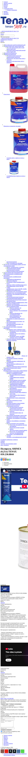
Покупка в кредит (8, 743)
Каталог (6, 6)
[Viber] (6, 460)
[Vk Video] (14, 751)
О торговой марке (8, 8)
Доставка (6, 12)
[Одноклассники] (3, 460)
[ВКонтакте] (1, 460)
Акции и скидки (8, 3)
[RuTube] (10, 751)
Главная (6, 1)
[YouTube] (6, 751)
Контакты (6, 14)
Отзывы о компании (12, 10)
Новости (6, 4)
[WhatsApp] (8, 460)
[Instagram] (2, 751)
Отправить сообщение (6, 729)
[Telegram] (10, 460)
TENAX (3, 602)
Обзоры (6, 739)
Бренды (5, 736)
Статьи (5, 7)
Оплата (5, 11)
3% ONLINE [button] (10, 698)
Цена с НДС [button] (4, 698)
